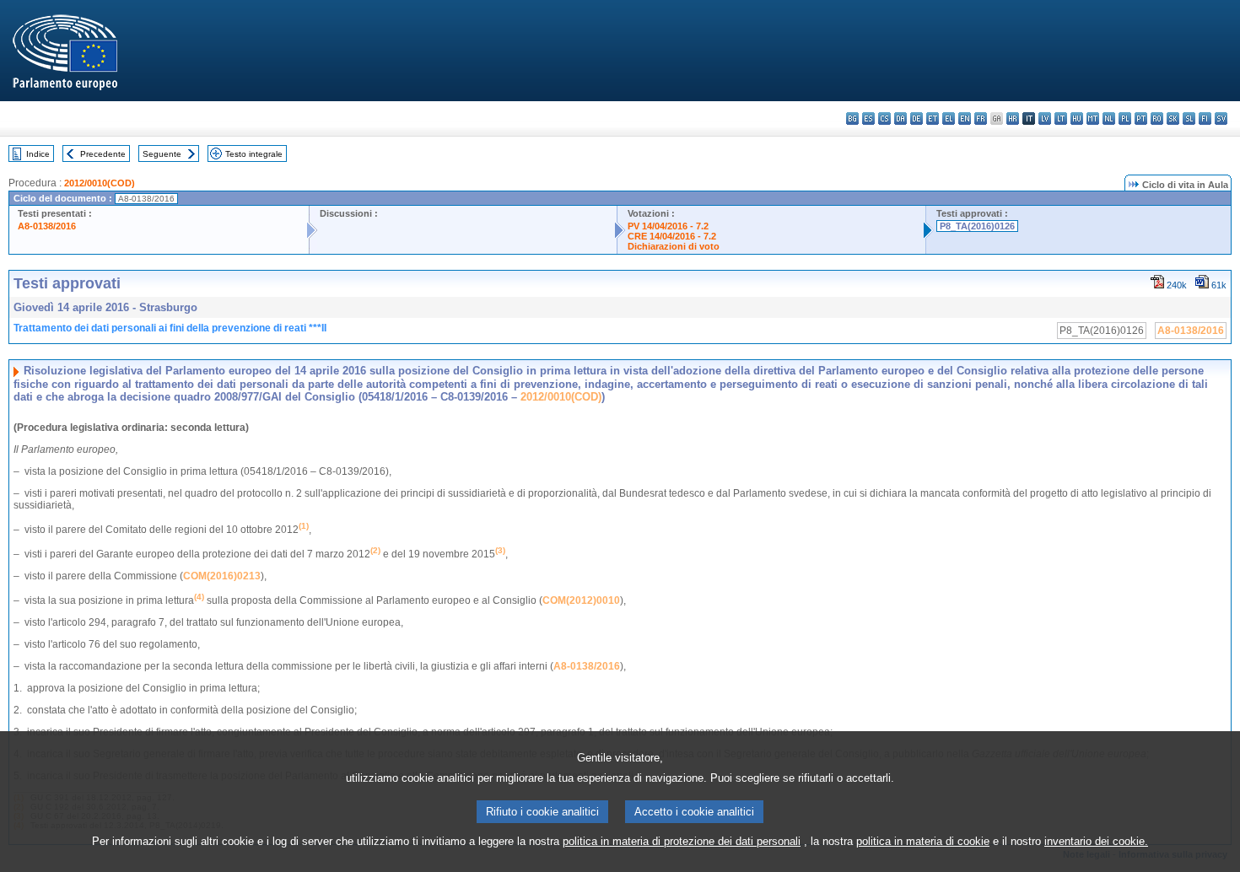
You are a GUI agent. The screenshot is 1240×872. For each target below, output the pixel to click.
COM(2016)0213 (222, 576)
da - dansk (900, 118)
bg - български (852, 118)
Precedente (103, 154)
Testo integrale (254, 154)
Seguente (162, 154)
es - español (868, 118)
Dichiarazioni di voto (674, 246)
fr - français (980, 118)
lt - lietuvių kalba (1060, 118)
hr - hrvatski (1012, 118)
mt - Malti (1092, 118)
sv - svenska (1221, 118)
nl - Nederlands (1109, 118)
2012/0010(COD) (99, 183)
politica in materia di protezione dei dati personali (682, 841)
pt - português (1141, 118)
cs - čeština (884, 118)
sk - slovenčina (1173, 118)
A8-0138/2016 (47, 226)
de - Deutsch (916, 118)
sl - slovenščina (1189, 118)
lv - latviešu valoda (1044, 118)
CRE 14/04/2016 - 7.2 (672, 236)
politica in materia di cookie (922, 841)
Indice (38, 154)
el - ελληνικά (948, 118)
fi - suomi (1205, 118)
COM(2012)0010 (581, 600)
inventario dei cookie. (1096, 841)
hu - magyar (1076, 118)
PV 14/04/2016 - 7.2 (668, 226)
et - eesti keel (932, 118)
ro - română (1157, 118)
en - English (964, 118)
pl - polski (1125, 118)
